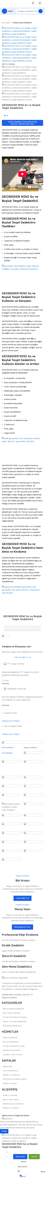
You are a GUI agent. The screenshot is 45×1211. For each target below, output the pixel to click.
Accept (4, 1131)
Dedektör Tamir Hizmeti (12, 1054)
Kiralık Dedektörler (10, 1037)
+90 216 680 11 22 (22, 657)
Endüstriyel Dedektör (22, 22)
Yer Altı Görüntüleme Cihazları (15, 1017)
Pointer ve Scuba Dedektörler (14, 1021)
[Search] (40, 11)
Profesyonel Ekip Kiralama (20, 934)
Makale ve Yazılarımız (11, 1075)
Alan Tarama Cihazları (11, 1013)
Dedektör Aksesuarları (12, 1050)
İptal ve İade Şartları (11, 1099)
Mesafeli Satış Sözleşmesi (13, 1104)
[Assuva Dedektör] (22, 806)
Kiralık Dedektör (13, 945)
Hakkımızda (7, 1066)
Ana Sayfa (6, 22)
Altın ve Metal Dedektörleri (13, 1009)
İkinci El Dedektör (14, 956)
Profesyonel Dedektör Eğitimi (14, 1079)
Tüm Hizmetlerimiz (10, 1070)
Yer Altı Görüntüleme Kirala (13, 1046)
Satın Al (34, 1156)
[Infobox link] (22, 7)
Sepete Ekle (20, 1156)
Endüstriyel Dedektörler (12, 1025)
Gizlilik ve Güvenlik (10, 1095)
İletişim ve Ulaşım (10, 1083)
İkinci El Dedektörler (11, 1042)
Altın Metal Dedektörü (17, 966)
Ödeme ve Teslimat (11, 1108)
